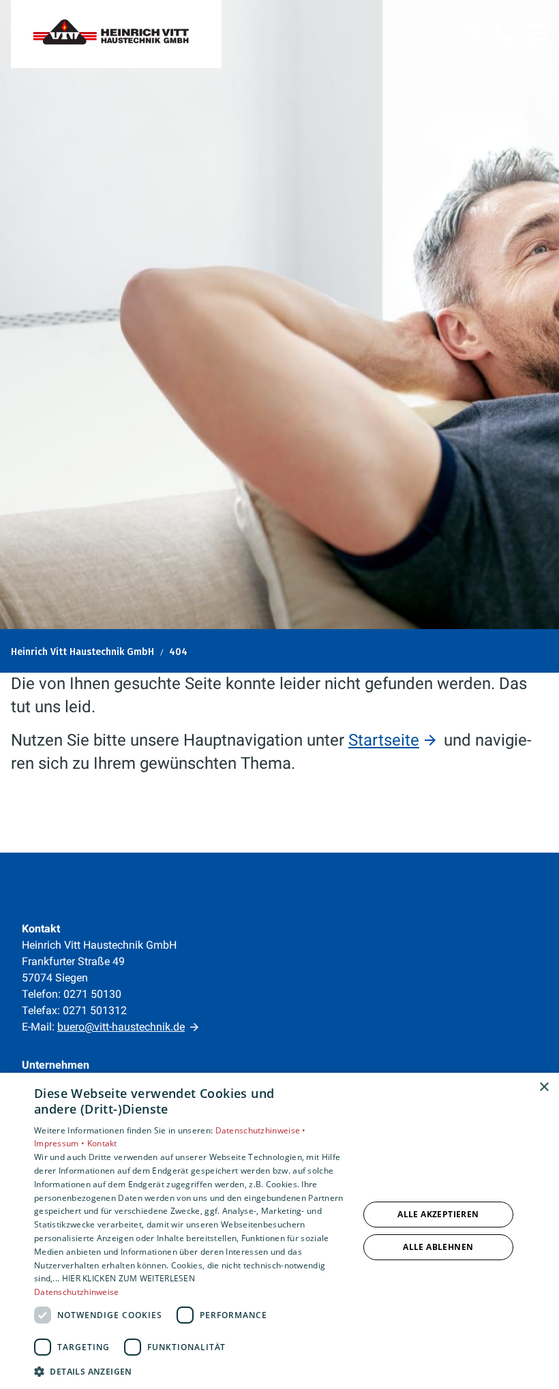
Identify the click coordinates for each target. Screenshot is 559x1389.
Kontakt (102, 1143)
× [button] (544, 1087)
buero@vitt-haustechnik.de (121, 1026)
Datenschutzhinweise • (260, 1130)
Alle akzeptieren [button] (438, 1214)
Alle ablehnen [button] (438, 1247)
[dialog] (279, 1231)
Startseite (383, 740)
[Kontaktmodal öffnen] (504, 33)
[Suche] (477, 33)
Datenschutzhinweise (76, 1292)
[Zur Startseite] (116, 34)
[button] (537, 33)
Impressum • (60, 1143)
